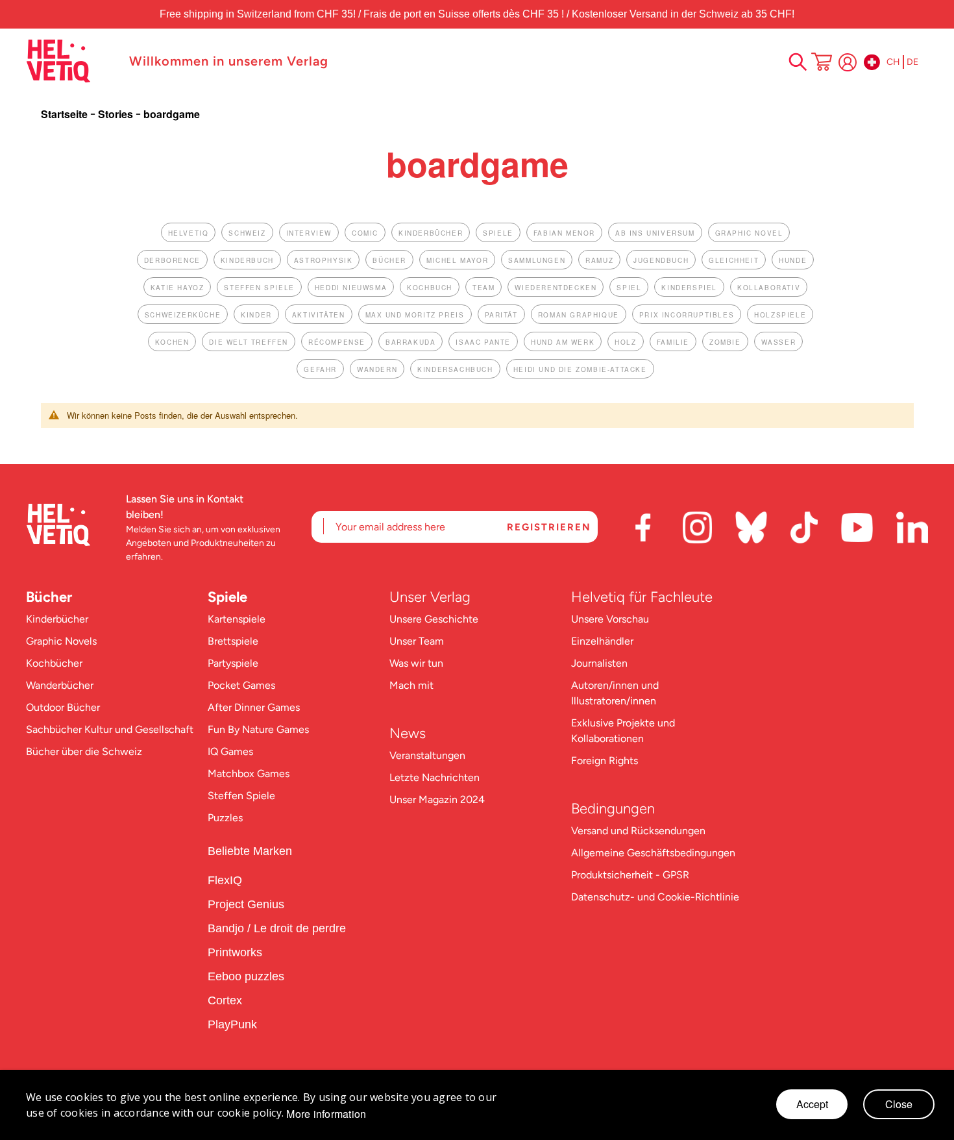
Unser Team (416, 641)
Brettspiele (233, 641)
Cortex (226, 1000)
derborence (172, 260)
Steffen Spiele (241, 795)
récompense (336, 342)
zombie (725, 342)
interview (309, 233)
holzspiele (780, 314)
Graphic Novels (61, 641)
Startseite (65, 113)
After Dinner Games (254, 707)
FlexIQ (225, 880)
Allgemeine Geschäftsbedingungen (653, 853)
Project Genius (247, 904)
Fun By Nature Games (258, 729)
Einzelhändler (602, 641)
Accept (812, 1104)
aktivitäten (318, 314)
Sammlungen (536, 260)
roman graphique (578, 314)
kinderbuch (247, 260)
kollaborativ (768, 287)
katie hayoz (177, 287)
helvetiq (188, 233)
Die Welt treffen (248, 342)
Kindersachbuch (455, 369)
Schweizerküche (183, 314)
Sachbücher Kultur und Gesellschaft (109, 729)
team (483, 287)
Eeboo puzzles (246, 976)
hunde (793, 260)
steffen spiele (259, 287)
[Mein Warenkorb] (821, 63)
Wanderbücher (59, 685)
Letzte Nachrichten (434, 777)
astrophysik (323, 260)
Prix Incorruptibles (686, 314)
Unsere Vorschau (610, 619)
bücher (389, 260)
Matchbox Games (248, 773)
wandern (377, 369)
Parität (501, 314)
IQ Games (230, 751)
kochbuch (429, 287)
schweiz (246, 233)
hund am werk (562, 342)
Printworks (236, 952)
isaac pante (483, 342)
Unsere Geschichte (433, 619)
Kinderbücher (57, 619)
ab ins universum (655, 233)
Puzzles (225, 818)
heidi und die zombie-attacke (580, 369)
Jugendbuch (661, 260)
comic (365, 233)
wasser (778, 342)
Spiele (227, 597)
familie (673, 342)
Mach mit (411, 685)
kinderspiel (689, 287)
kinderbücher (430, 233)
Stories (117, 113)
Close (898, 1104)
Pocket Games (241, 685)
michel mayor (457, 260)
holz (625, 342)
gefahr (320, 369)
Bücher (49, 597)
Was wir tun (416, 663)
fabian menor (564, 233)
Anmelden (847, 62)
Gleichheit (734, 260)
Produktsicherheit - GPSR (630, 875)
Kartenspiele (236, 619)
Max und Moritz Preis (415, 314)
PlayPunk (232, 1024)
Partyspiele (233, 663)
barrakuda (410, 342)
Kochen (172, 342)
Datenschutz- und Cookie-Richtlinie (655, 897)
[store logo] (71, 61)
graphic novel (749, 233)
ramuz (599, 260)
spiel (629, 287)
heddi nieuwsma (351, 287)
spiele (498, 233)
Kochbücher (54, 663)
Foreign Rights (604, 760)
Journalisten (599, 663)
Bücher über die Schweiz (84, 751)
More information (326, 1114)
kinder (256, 314)
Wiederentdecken (555, 287)
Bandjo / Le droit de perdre (277, 928)
